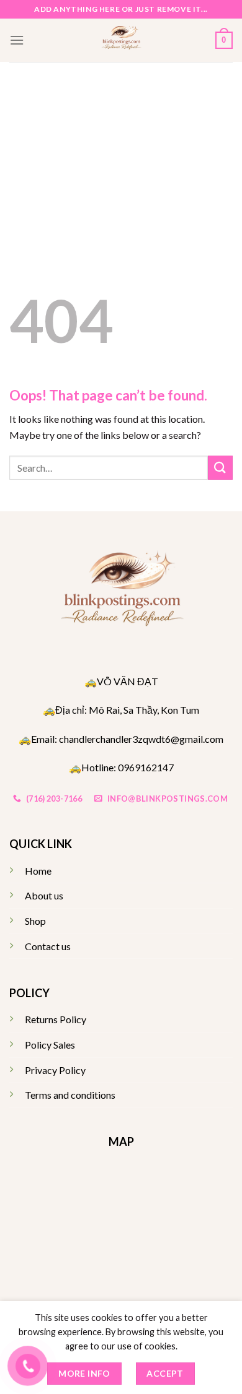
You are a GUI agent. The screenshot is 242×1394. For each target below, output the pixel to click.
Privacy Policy (55, 1070)
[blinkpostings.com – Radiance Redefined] (121, 40)
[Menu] (16, 40)
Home (38, 871)
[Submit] (220, 468)
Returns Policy (55, 1019)
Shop (35, 921)
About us (44, 895)
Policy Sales (50, 1044)
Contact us (48, 946)
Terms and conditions (70, 1095)
